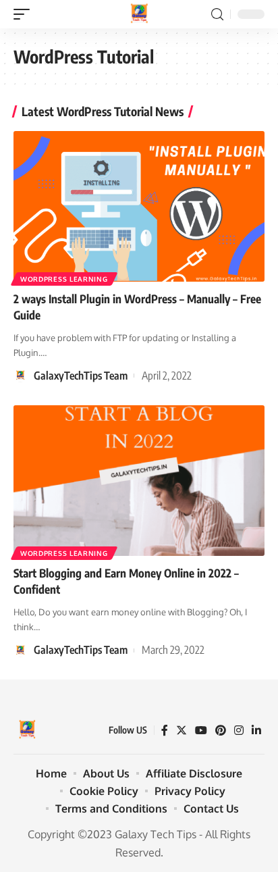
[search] (217, 14)
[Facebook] (164, 730)
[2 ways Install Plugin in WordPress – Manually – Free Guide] (139, 206)
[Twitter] (181, 730)
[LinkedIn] (256, 730)
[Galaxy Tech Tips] (139, 14)
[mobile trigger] (24, 14)
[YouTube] (201, 730)
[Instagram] (239, 730)
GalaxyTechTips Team (81, 375)
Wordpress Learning (64, 279)
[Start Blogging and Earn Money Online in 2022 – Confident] (139, 480)
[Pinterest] (220, 730)
